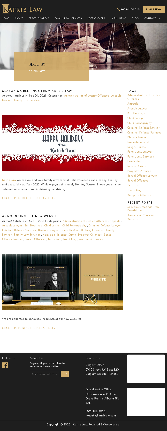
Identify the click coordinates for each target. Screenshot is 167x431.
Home (5, 18)
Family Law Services (68, 18)
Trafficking (69, 239)
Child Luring (52, 225)
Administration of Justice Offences (86, 96)
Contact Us (152, 18)
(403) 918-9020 (130, 9)
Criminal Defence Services (19, 230)
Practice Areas (39, 18)
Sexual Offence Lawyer (142, 176)
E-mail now (153, 9)
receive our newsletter (47, 365)
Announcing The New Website (30, 216)
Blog (135, 18)
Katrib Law (9, 180)
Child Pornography (74, 225)
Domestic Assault (72, 230)
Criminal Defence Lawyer (105, 225)
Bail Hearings (33, 225)
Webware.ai (112, 424)
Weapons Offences (91, 239)
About (19, 18)
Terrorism (54, 239)
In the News (119, 18)
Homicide (49, 235)
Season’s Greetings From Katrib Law (37, 91)
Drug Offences (94, 230)
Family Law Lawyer (139, 152)
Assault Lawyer (12, 225)
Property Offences (90, 235)
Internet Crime (66, 235)
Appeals (115, 221)
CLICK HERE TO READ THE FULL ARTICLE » (28, 198)
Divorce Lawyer (48, 230)
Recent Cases (96, 18)
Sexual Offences (35, 239)
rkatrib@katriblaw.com (101, 415)
